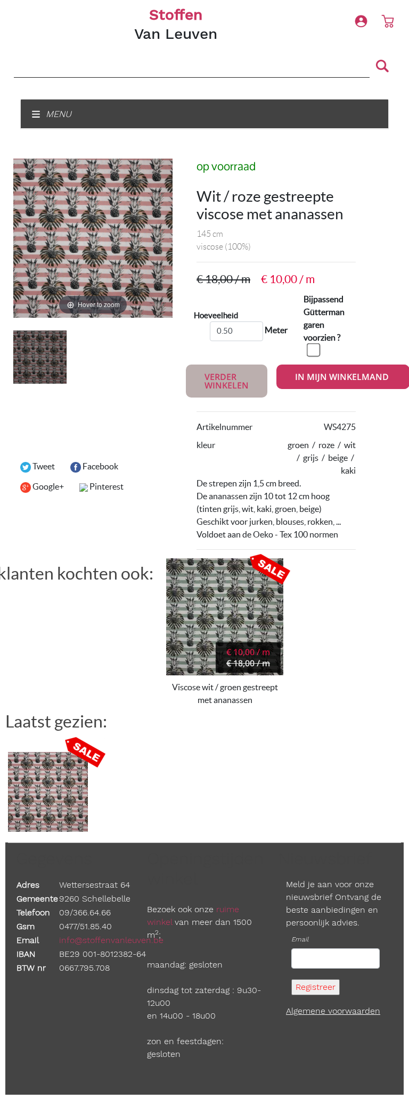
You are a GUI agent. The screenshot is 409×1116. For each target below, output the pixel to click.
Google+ (47, 486)
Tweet (43, 466)
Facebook (99, 466)
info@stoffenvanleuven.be (111, 940)
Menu (57, 114)
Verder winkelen (226, 381)
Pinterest (106, 486)
